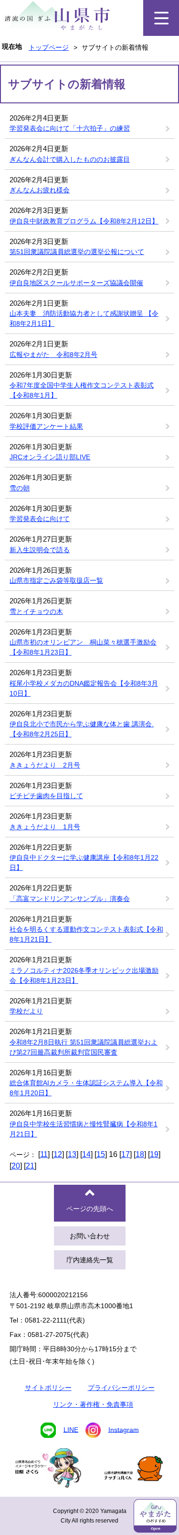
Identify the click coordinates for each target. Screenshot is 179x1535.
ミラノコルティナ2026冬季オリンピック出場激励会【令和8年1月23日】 (84, 975)
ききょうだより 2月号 (45, 765)
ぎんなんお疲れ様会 (40, 190)
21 (30, 1166)
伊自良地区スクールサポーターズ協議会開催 (76, 283)
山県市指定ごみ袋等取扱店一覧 (56, 580)
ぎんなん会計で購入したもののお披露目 (70, 159)
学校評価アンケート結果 (46, 426)
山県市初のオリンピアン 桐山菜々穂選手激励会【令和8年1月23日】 (83, 647)
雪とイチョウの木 (36, 611)
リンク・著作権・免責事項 (93, 1404)
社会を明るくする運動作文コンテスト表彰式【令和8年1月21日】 (86, 934)
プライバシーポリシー (121, 1387)
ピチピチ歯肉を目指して (46, 796)
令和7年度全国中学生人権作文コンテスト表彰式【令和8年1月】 (82, 390)
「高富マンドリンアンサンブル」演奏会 (70, 898)
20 (15, 1166)
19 (154, 1154)
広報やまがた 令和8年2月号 (53, 354)
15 (100, 1154)
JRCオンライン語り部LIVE (50, 457)
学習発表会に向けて (40, 519)
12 (57, 1154)
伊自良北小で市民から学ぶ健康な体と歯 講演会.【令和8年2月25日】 (82, 729)
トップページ (49, 47)
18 (140, 1154)
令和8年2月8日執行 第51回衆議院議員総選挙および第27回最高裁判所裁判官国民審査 (84, 1047)
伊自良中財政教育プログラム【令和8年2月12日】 (84, 221)
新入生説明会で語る (40, 550)
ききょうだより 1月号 (45, 827)
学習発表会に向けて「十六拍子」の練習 (70, 128)
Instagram (123, 1429)
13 (72, 1154)
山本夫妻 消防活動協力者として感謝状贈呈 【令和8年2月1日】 (84, 318)
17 (125, 1154)
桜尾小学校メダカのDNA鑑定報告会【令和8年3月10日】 (84, 688)
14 (86, 1154)
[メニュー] (161, 18)
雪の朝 (20, 488)
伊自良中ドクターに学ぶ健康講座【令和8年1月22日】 (84, 862)
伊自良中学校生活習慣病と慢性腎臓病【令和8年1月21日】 (84, 1129)
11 (44, 1154)
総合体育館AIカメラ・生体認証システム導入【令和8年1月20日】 (86, 1088)
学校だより (26, 1011)
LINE (70, 1429)
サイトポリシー (48, 1387)
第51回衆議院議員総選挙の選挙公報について (77, 252)
